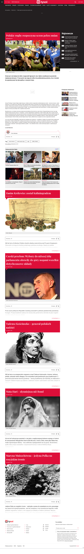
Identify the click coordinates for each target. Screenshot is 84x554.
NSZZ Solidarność (15, 2)
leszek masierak (12, 141)
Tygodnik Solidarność (35, 5)
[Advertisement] (42, 22)
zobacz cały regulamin (69, 540)
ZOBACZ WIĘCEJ (35, 141)
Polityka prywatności (8, 546)
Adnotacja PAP (9, 532)
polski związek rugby (21, 141)
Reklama (27, 532)
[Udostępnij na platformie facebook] (56, 136)
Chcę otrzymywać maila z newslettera (67, 531)
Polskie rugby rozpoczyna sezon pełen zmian (24, 10)
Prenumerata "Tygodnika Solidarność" (13, 527)
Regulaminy (19, 546)
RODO (15, 546)
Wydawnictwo (28, 527)
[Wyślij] (78, 528)
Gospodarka (20, 5)
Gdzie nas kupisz (10, 528)
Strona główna (7, 10)
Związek (14, 5)
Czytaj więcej (73, 61)
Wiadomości (8, 5)
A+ (7, 2)
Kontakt (27, 530)
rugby (28, 141)
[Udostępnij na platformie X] (58, 136)
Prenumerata (71, 5)
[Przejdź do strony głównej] (41, 2)
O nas (27, 525)
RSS (23, 546)
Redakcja (27, 528)
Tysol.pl (77, 546)
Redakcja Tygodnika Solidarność (12, 525)
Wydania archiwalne (10, 530)
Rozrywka (60, 5)
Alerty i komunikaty (52, 5)
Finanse (27, 5)
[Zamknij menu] (2, 2)
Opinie (65, 5)
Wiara (43, 5)
